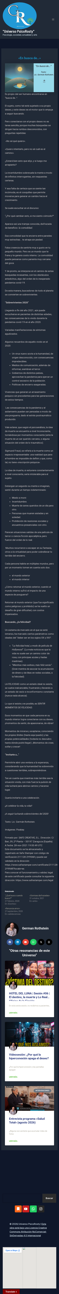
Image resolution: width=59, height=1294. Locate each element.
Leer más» (13, 1013)
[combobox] (22, 1198)
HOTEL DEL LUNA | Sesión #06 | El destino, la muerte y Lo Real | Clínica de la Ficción (29, 997)
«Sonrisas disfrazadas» (40, 895)
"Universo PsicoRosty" (18, 31)
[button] (10, 942)
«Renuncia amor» (12, 908)
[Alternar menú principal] (53, 19)
